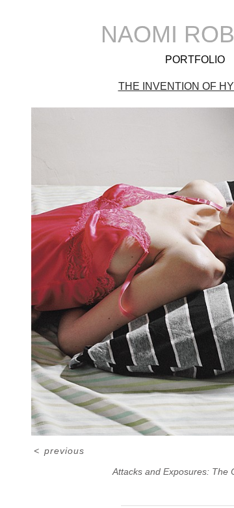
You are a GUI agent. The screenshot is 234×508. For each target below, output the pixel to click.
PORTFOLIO (195, 59)
